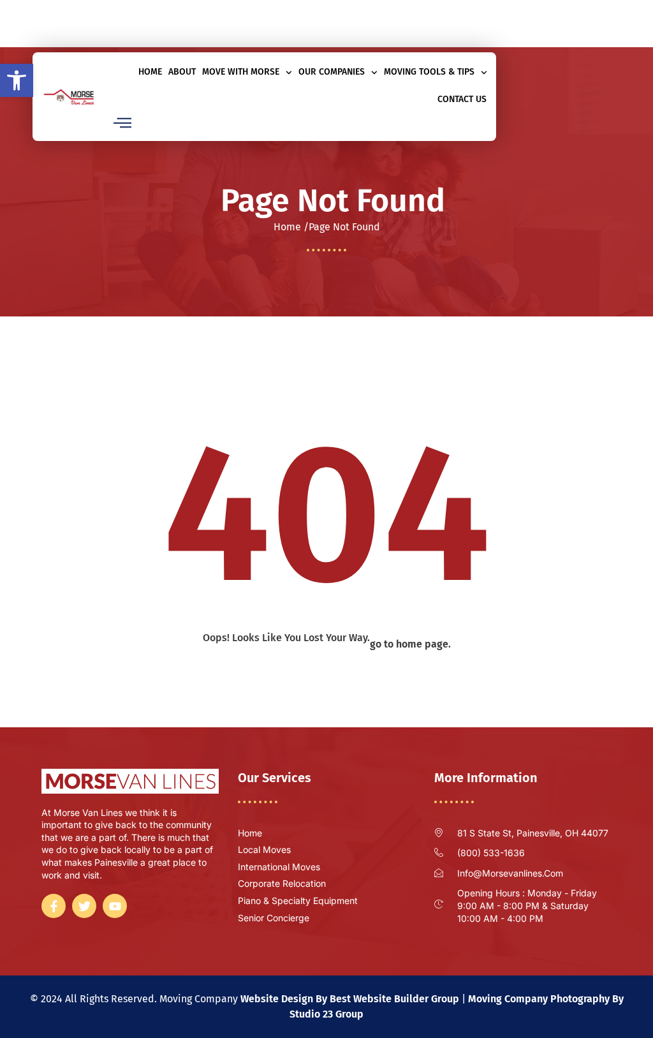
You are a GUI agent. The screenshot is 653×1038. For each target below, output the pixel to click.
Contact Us (462, 99)
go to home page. (410, 644)
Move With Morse (240, 71)
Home (150, 71)
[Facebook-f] (302, 31)
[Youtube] (344, 31)
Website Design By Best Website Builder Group (349, 999)
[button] (16, 80)
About (182, 71)
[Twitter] (323, 31)
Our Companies (331, 71)
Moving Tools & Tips (429, 71)
